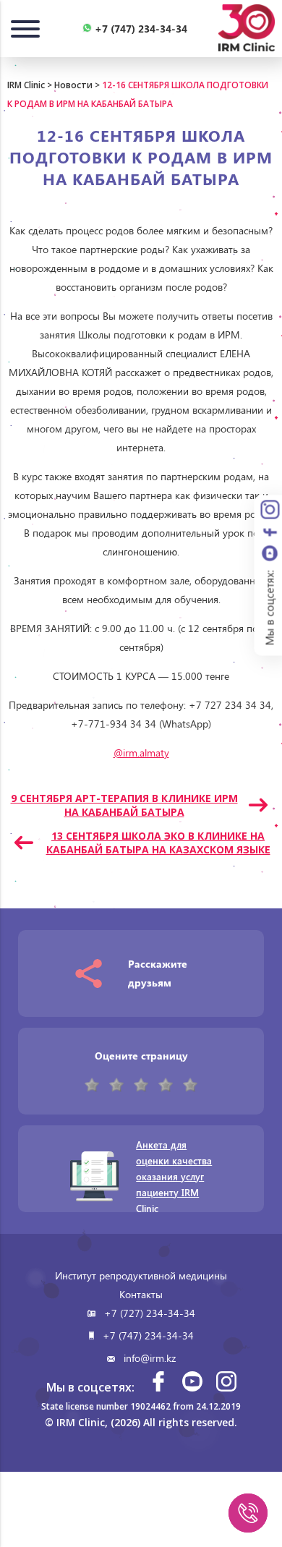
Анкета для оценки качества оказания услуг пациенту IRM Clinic (174, 1176)
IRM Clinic (26, 85)
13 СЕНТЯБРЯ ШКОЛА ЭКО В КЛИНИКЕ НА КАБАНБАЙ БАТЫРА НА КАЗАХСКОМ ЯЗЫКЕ (158, 842)
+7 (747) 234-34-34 (148, 1335)
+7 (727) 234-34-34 (149, 1313)
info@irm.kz (150, 1358)
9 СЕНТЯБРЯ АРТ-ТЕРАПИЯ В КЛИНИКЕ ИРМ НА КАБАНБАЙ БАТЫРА (124, 805)
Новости (73, 85)
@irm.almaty (141, 752)
